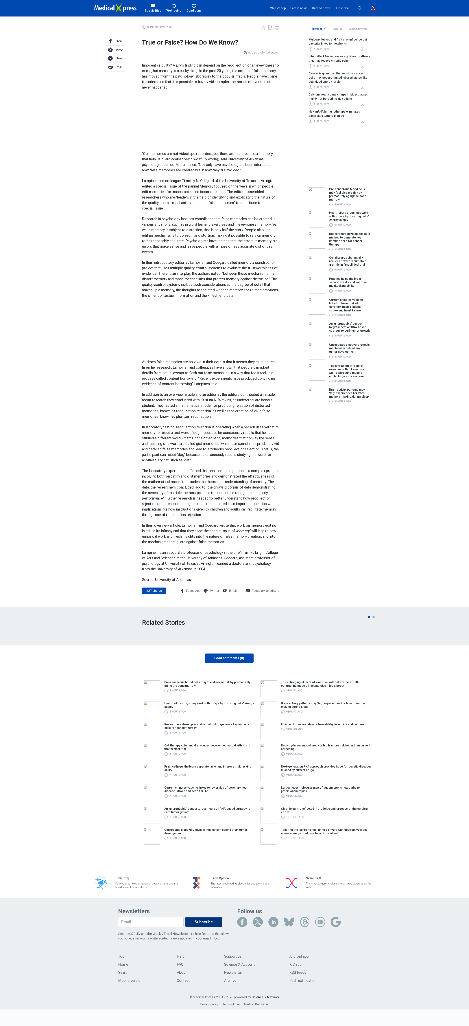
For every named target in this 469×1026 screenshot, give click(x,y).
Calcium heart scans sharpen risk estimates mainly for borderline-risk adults (338, 96)
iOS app (295, 964)
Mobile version (130, 980)
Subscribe (342, 8)
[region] (339, 82)
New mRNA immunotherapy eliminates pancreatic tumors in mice (334, 113)
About (182, 972)
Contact (183, 980)
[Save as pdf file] (270, 27)
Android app (299, 956)
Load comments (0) (229, 658)
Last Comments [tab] (358, 28)
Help (180, 956)
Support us (232, 956)
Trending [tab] (317, 28)
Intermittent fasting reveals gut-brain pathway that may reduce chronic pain (339, 58)
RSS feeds (297, 972)
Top (121, 956)
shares (154, 590)
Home (123, 964)
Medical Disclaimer (256, 1004)
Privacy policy (209, 1004)
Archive (230, 980)
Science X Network (266, 997)
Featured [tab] (337, 28)
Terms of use (231, 1004)
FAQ (180, 964)
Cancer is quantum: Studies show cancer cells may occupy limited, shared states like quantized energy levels (338, 77)
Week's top (278, 8)
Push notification (302, 980)
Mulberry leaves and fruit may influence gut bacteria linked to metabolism (338, 41)
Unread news (321, 8)
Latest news (299, 8)
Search (123, 972)
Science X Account (239, 964)
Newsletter (233, 972)
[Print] (277, 27)
